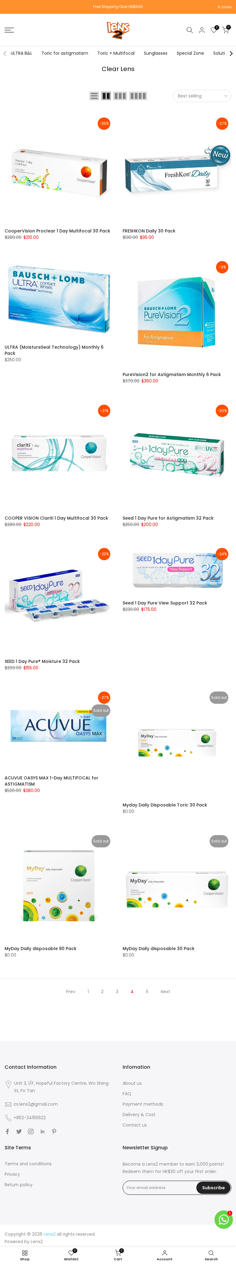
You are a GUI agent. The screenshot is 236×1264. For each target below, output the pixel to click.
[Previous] (5, 53)
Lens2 (37, 1241)
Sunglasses (155, 53)
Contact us (135, 1125)
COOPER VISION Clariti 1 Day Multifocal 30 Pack (56, 518)
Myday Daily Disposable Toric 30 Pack (165, 805)
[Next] (231, 53)
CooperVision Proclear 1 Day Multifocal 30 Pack (57, 231)
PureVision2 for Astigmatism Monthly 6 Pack (172, 374)
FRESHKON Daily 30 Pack (149, 231)
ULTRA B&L (21, 53)
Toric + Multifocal (116, 53)
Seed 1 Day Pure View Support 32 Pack (165, 603)
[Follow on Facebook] (7, 1131)
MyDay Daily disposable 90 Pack (41, 948)
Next (165, 992)
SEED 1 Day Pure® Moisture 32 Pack (42, 661)
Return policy (19, 1185)
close (12, 7)
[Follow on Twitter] (19, 1131)
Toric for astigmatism (64, 53)
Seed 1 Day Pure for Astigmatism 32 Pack (168, 518)
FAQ (127, 1094)
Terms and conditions (28, 1164)
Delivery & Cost (139, 1114)
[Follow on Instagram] (30, 1131)
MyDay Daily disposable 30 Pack (159, 948)
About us (132, 1083)
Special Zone (190, 53)
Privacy (12, 1174)
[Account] (202, 30)
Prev (70, 992)
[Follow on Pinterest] (54, 1131)
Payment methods (143, 1104)
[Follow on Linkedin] (42, 1131)
